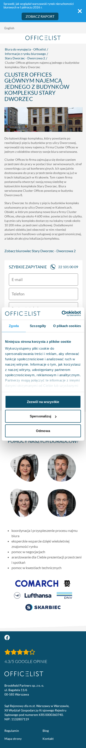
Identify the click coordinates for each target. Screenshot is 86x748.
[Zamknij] (79, 11)
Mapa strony (13, 738)
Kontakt (48, 738)
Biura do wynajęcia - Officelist (25, 49)
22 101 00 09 (68, 267)
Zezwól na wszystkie (43, 401)
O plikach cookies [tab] (67, 325)
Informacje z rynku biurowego (25, 54)
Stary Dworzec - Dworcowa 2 (25, 58)
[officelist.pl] (23, 673)
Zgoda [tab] (14, 325)
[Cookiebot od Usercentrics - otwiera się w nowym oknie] (62, 313)
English (9, 28)
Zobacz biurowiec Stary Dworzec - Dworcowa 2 (40, 251)
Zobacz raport (40, 16)
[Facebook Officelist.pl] (7, 637)
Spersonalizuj (40, 416)
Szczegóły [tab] (38, 325)
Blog (46, 730)
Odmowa (43, 430)
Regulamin (11, 730)
